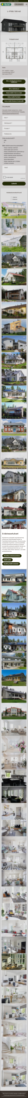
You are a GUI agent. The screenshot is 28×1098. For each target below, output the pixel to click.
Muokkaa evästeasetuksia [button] (12, 556)
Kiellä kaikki (7, 560)
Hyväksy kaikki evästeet (11, 564)
